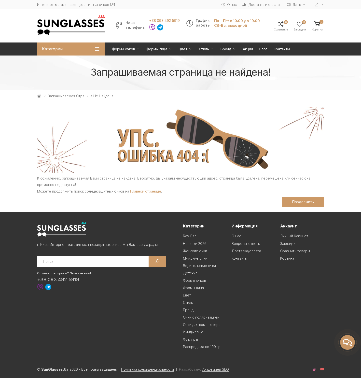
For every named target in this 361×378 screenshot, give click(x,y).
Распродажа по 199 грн (202, 347)
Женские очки (195, 251)
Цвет (183, 49)
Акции (248, 49)
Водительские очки (199, 266)
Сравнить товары (295, 251)
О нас (231, 4)
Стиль (204, 49)
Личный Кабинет (294, 236)
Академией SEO (215, 369)
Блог (263, 49)
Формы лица (156, 49)
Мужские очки (195, 258)
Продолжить (303, 202)
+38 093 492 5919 (164, 20)
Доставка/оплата (246, 251)
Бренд (226, 49)
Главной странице (145, 191)
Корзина (287, 258)
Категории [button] (52, 48)
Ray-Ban (189, 236)
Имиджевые (193, 332)
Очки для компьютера (202, 324)
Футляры (190, 339)
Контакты (282, 49)
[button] (317, 25)
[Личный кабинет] (319, 4)
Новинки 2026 (195, 243)
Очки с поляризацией (201, 317)
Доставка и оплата (264, 4)
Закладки (287, 243)
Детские (190, 273)
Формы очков (123, 49)
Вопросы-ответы (246, 243)
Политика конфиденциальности (147, 369)
